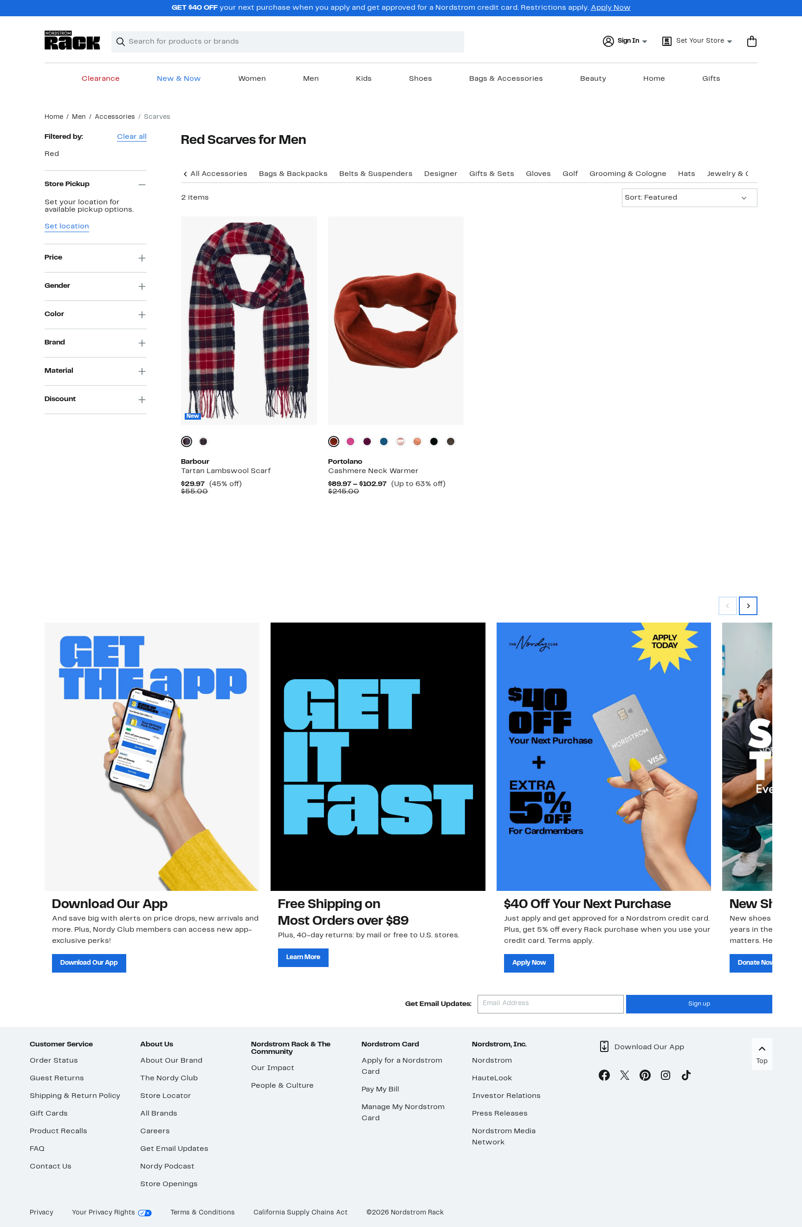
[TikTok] (686, 1077)
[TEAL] (384, 441)
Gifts (711, 79)
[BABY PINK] (400, 441)
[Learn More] (378, 757)
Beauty (593, 79)
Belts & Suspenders (376, 174)
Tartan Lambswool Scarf (226, 471)
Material (59, 371)
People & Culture (282, 1086)
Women (252, 79)
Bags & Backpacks (293, 174)
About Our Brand (171, 1061)
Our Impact (272, 1068)
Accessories (115, 117)
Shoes (420, 79)
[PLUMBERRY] (367, 441)
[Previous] (186, 173)
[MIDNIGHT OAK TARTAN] (203, 441)
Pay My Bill (380, 1089)
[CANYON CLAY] (417, 441)
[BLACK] (434, 441)
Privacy (41, 1213)
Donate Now (756, 963)
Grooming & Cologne (627, 174)
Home (654, 79)
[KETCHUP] (333, 441)
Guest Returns (57, 1078)
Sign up (699, 1004)
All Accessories (218, 174)
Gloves (538, 174)
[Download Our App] (152, 757)
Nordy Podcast (167, 1166)
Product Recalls (58, 1131)
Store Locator (165, 1096)
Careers (155, 1131)
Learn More (303, 957)
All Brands (158, 1113)
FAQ (37, 1149)
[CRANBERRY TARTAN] (186, 441)
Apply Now (611, 8)
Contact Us (50, 1166)
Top (762, 1061)
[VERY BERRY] (350, 441)
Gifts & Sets (491, 174)
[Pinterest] (645, 1077)
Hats (686, 174)
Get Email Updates (174, 1149)
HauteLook (492, 1078)
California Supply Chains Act (300, 1213)
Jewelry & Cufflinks (742, 174)
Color (54, 314)
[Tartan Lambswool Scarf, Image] (249, 320)
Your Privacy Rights (103, 1213)
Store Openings (169, 1184)
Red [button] (52, 154)
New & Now (179, 79)
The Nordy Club (169, 1078)
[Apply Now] (604, 757)
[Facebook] (604, 1077)
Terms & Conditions (202, 1213)
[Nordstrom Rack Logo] (72, 40)
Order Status (54, 1061)
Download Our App (89, 963)
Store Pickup (67, 184)
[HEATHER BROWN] (450, 441)
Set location (67, 226)
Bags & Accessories (506, 79)
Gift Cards (49, 1113)
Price (53, 257)
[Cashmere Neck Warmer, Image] (396, 320)
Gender (57, 286)
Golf (570, 174)
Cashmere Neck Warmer (373, 471)
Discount (60, 399)
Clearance (101, 79)
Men (311, 79)
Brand (55, 342)
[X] (624, 1077)
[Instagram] (665, 1077)
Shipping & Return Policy (75, 1096)
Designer (441, 174)
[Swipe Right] (748, 606)
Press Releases (500, 1113)
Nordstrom (492, 1061)
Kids (364, 79)
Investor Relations (506, 1096)
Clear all (132, 137)
